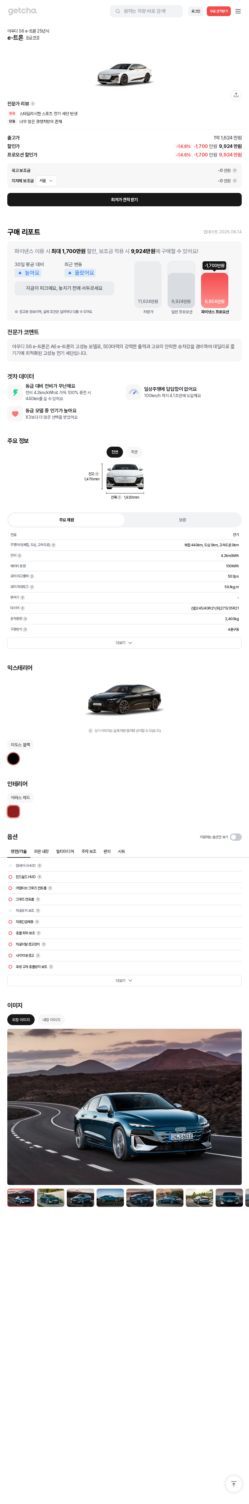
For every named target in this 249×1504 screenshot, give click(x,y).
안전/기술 (19, 851)
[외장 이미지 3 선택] (80, 1198)
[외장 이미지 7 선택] (199, 1198)
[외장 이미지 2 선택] (50, 1198)
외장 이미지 (21, 1020)
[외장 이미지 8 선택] (229, 1198)
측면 (134, 452)
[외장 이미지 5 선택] (140, 1198)
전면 (114, 452)
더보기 (120, 642)
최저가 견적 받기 (124, 199)
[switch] (236, 837)
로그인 (195, 11)
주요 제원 (66, 519)
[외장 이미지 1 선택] (21, 1198)
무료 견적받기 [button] (219, 11)
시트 (121, 851)
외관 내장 (41, 851)
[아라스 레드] (13, 811)
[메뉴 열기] (238, 11)
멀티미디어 (65, 851)
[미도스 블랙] (13, 759)
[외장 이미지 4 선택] (110, 1198)
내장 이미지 (51, 1020)
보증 (182, 519)
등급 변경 (32, 37)
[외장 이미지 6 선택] (169, 1198)
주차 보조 (89, 851)
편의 (107, 851)
